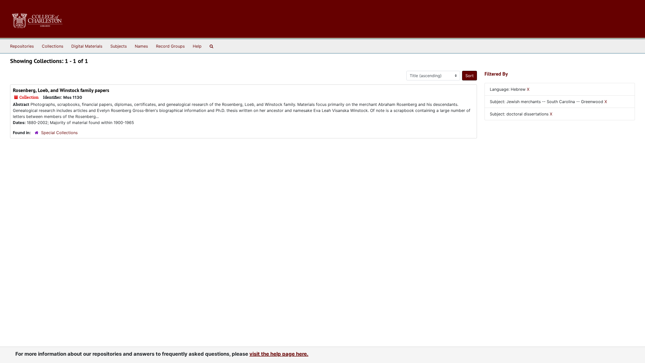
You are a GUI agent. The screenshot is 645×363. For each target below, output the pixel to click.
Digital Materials (86, 46)
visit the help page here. (278, 354)
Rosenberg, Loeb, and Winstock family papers (61, 90)
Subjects (118, 46)
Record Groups (170, 46)
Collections (52, 46)
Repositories (22, 46)
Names (141, 46)
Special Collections (59, 132)
